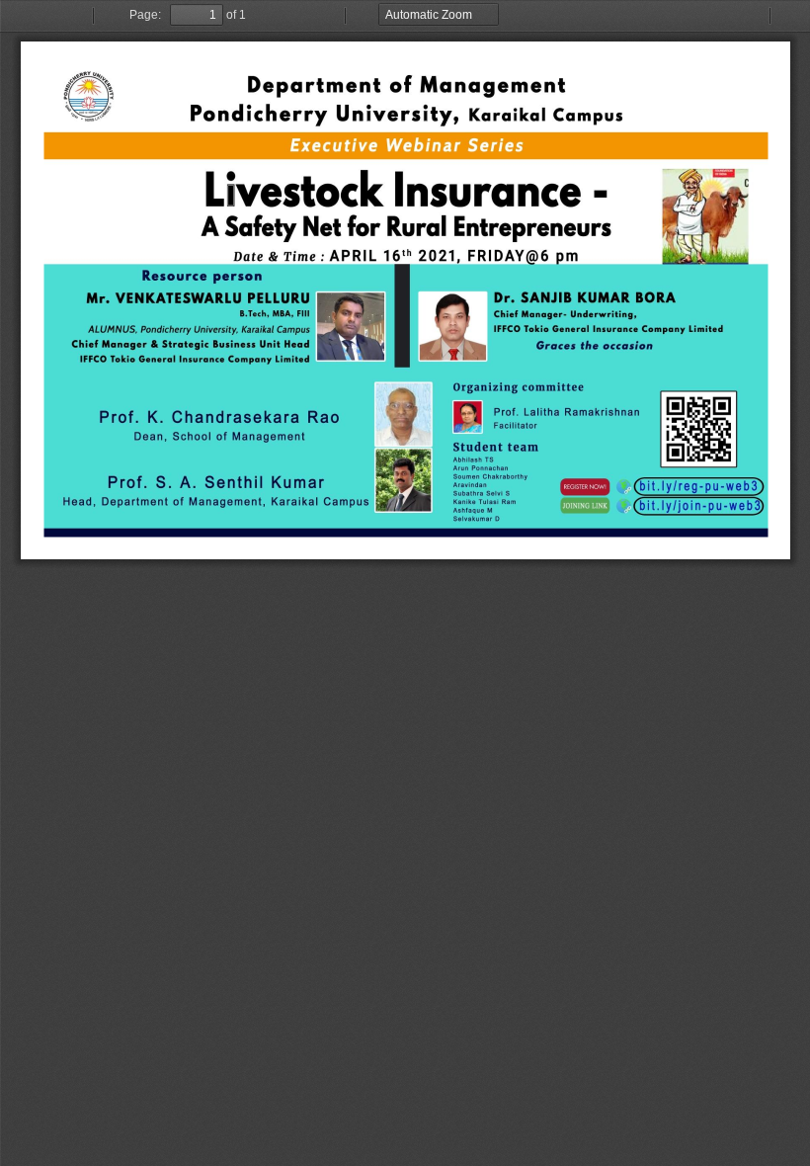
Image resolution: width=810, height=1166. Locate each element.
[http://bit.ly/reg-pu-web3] (406, 300)
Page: (145, 15)
